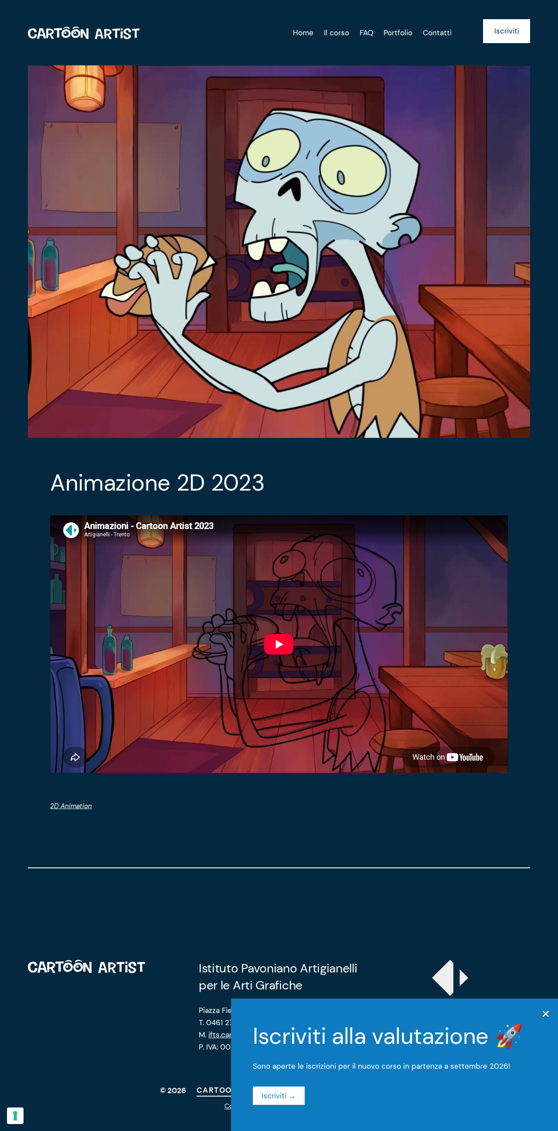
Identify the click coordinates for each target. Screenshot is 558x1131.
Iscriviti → (279, 1096)
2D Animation (71, 806)
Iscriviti (506, 31)
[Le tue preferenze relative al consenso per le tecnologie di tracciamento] (15, 1115)
